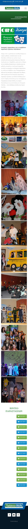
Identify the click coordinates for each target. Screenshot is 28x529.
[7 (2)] (14, 312)
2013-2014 (22, 432)
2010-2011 (22, 416)
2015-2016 (22, 442)
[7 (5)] (14, 233)
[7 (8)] (14, 155)
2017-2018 (22, 453)
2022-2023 (22, 474)
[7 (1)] (14, 338)
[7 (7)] (14, 181)
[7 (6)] (14, 207)
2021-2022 (22, 469)
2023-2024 (22, 479)
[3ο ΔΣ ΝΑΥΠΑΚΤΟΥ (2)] (14, 103)
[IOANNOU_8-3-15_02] (14, 129)
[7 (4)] (14, 259)
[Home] (12, 8)
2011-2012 (22, 421)
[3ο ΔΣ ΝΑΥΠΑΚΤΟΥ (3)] (14, 364)
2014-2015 (22, 437)
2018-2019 (22, 458)
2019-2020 (22, 464)
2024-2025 (22, 485)
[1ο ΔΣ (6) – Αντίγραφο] (14, 390)
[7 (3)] (14, 286)
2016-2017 (22, 448)
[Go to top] (14, 505)
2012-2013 (22, 427)
